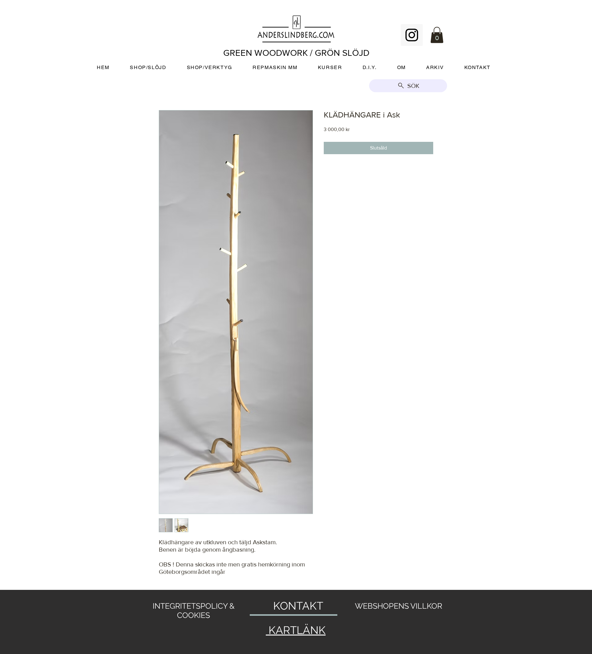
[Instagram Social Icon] (412, 35)
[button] (437, 35)
